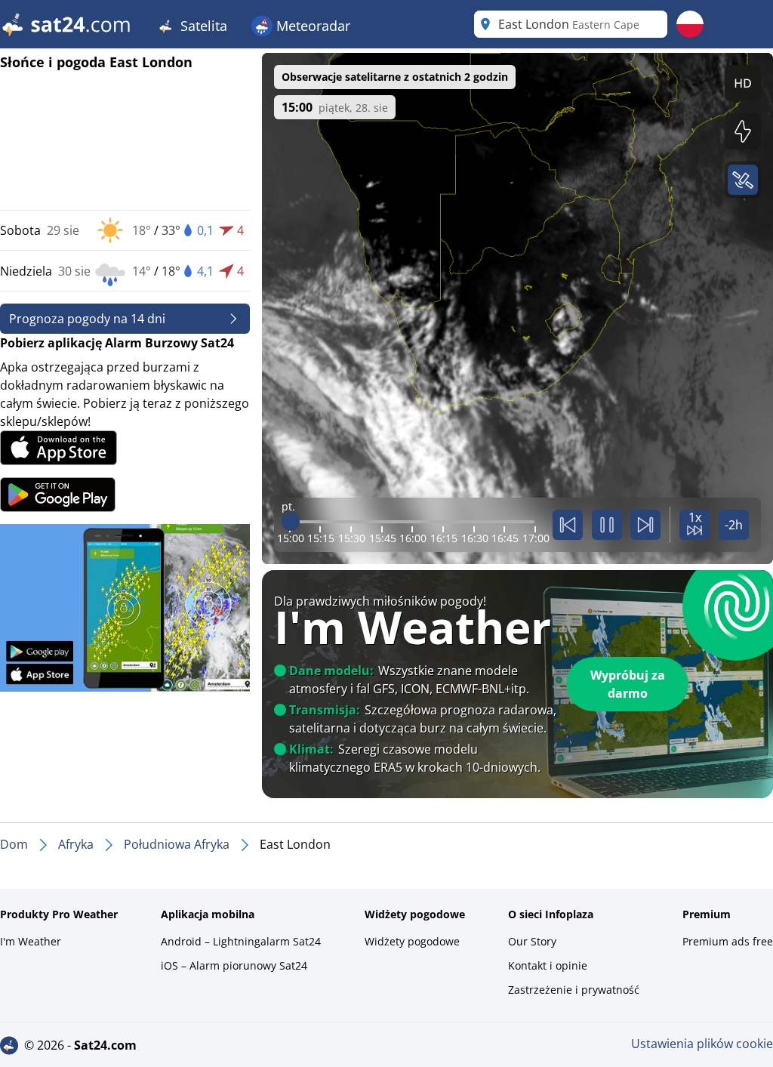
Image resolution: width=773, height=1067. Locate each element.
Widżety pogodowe (412, 941)
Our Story (532, 941)
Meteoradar (311, 26)
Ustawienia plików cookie (702, 1043)
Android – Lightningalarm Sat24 (241, 941)
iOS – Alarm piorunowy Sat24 (234, 965)
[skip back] (568, 525)
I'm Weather (30, 941)
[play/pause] (607, 525)
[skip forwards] (645, 525)
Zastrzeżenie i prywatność (573, 989)
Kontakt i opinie (547, 965)
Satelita (202, 26)
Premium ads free (727, 941)
